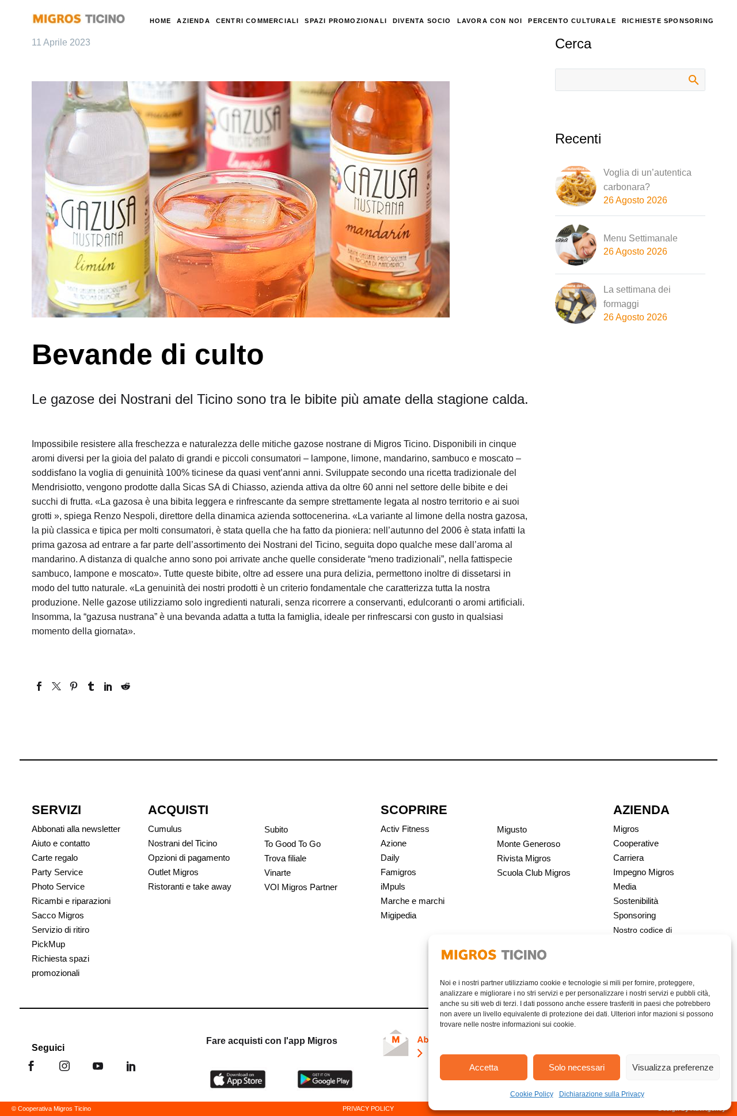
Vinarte (277, 872)
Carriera (628, 857)
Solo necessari (577, 1067)
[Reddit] (125, 686)
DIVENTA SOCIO (422, 20)
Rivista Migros (524, 858)
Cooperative (636, 843)
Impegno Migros (643, 872)
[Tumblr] (91, 686)
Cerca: (693, 79)
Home (161, 20)
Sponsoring (634, 915)
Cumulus (165, 829)
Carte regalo (55, 857)
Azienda (193, 20)
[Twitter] (56, 686)
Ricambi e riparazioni (71, 901)
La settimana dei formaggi (637, 297)
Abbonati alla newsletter (76, 829)
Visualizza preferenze (672, 1067)
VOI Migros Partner (300, 887)
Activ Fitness (405, 829)
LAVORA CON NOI (490, 20)
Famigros (398, 872)
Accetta (483, 1067)
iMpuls (393, 886)
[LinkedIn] (108, 686)
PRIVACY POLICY (368, 1108)
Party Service (57, 872)
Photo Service (58, 886)
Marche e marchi (413, 901)
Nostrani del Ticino (182, 843)
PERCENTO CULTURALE (572, 20)
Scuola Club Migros (534, 872)
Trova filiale (285, 858)
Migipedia (398, 915)
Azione (394, 843)
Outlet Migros (173, 872)
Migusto (512, 829)
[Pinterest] (73, 686)
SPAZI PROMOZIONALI (346, 20)
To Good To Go (292, 844)
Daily (390, 857)
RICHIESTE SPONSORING (668, 20)
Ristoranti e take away (189, 886)
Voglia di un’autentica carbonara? (647, 180)
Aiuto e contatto (61, 843)
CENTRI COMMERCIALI (257, 20)
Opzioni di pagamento (189, 857)
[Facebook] (39, 686)
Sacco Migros (58, 915)
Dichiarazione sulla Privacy (601, 1094)
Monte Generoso (528, 844)
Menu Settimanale (640, 238)
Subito (276, 829)
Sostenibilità (635, 901)
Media (624, 886)
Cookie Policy (531, 1094)
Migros (626, 829)
